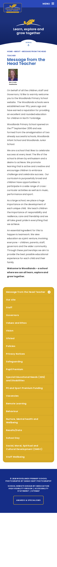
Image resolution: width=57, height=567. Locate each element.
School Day (13, 438)
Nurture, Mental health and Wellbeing (22, 420)
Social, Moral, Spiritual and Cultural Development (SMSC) (24, 447)
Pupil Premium (14, 369)
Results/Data (14, 430)
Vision (9, 330)
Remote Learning (16, 403)
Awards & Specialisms (28, 500)
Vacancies (12, 395)
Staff (9, 307)
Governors (12, 315)
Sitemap (35, 491)
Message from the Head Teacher (25, 292)
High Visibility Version (21, 488)
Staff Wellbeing (15, 456)
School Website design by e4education (28, 486)
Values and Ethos (16, 323)
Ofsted (10, 338)
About (17, 51)
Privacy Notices (15, 353)
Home (10, 51)
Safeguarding (14, 361)
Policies (10, 346)
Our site (10, 299)
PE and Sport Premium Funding (24, 388)
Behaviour (12, 411)
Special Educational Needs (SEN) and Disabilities (25, 378)
